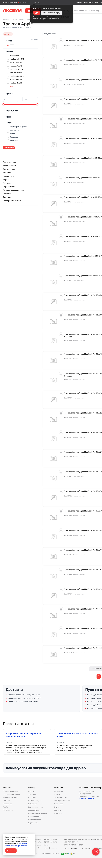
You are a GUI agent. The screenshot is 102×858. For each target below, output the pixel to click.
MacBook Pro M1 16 (17, 83)
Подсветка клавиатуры (13, 190)
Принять (11, 850)
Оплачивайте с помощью (51, 854)
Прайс (5, 807)
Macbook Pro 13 (16, 66)
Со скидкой (14, 130)
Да (36, 13)
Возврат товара (34, 820)
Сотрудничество (60, 797)
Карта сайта (33, 823)
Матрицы (7, 183)
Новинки (13, 133)
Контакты (57, 810)
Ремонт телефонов (10, 791)
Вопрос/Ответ (34, 810)
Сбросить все (9, 147)
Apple (12, 45)
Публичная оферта (35, 804)
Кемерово (88, 848)
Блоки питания (9, 166)
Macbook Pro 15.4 (16, 69)
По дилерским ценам (18, 127)
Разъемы (7, 194)
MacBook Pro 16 (16, 73)
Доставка (32, 794)
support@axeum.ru (50, 848)
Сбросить (34, 39)
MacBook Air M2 (16, 62)
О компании (58, 791)
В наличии (14, 140)
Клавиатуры (8, 176)
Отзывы (57, 794)
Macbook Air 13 (15, 56)
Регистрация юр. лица (62, 801)
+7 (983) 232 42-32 (10, 2)
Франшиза (58, 813)
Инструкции (58, 804)
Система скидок (34, 801)
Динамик (7, 172)
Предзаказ (14, 137)
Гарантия (32, 797)
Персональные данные (37, 813)
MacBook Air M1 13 (17, 59)
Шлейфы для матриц (12, 200)
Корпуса (6, 180)
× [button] (10, 34)
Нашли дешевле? (35, 816)
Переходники (9, 186)
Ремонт (79, 2)
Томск (81, 848)
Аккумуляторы (9, 162)
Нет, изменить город (51, 13)
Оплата (31, 791)
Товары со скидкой (10, 797)
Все (11, 86)
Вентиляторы (9, 169)
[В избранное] (61, 40)
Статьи (56, 807)
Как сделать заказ (91, 2)
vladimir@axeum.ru (86, 798)
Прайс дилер (8, 810)
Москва (37, 2)
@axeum (46, 845)
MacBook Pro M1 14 (17, 80)
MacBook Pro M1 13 (17, 76)
